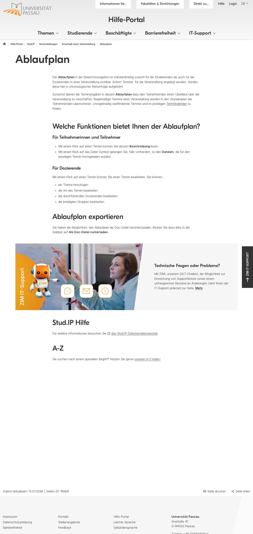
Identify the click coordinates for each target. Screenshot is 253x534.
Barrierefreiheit (160, 33)
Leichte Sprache (125, 522)
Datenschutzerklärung (17, 522)
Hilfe (221, 4)
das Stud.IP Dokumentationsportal (134, 333)
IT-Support (200, 33)
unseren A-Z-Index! (147, 359)
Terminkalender (177, 104)
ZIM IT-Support (247, 264)
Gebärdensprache (125, 527)
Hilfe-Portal (126, 20)
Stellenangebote (69, 522)
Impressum (10, 516)
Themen (46, 33)
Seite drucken (216, 491)
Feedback (64, 527)
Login (233, 4)
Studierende (79, 33)
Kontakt (63, 516)
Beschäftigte (119, 33)
